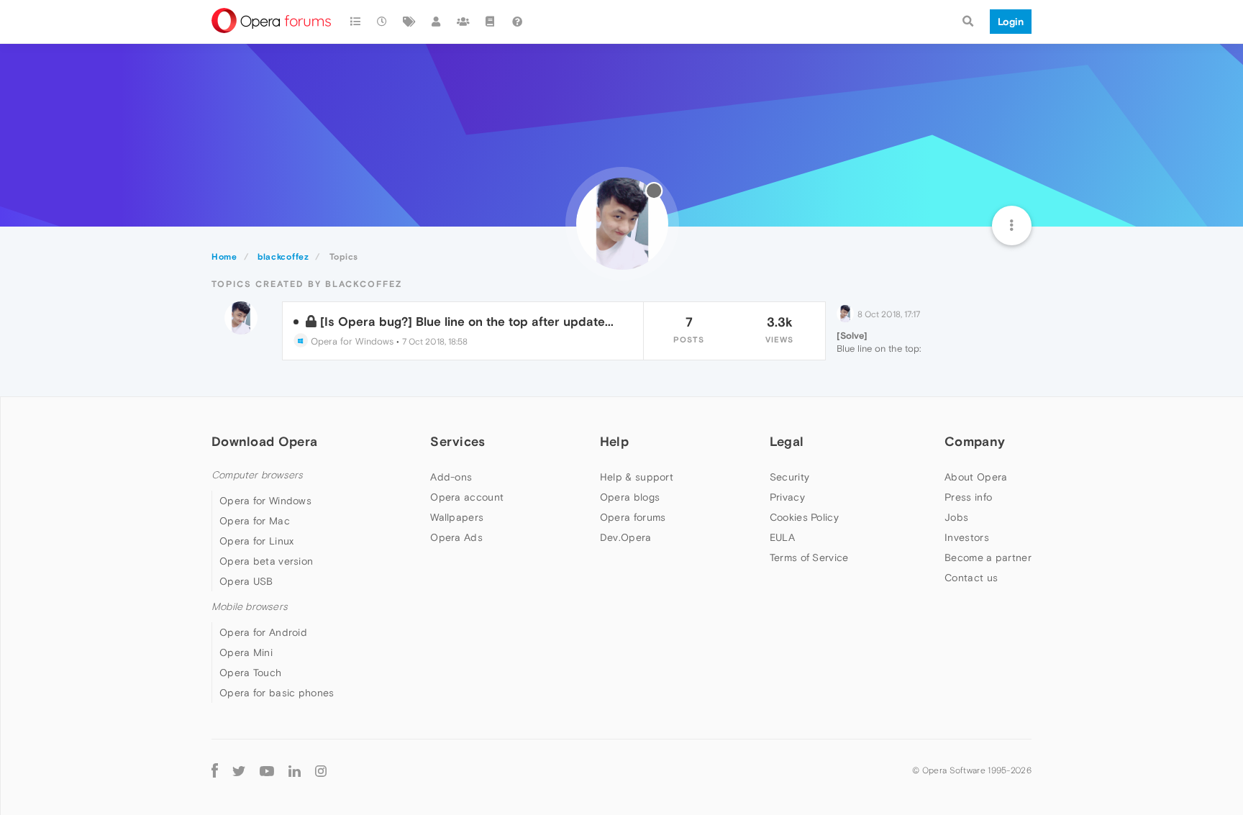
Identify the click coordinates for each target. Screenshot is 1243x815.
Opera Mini (246, 652)
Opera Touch (250, 672)
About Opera (975, 477)
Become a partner (988, 557)
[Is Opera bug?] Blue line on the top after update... (467, 321)
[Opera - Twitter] (238, 770)
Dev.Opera (626, 537)
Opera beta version (266, 561)
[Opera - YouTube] (266, 770)
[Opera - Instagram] (321, 770)
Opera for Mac (254, 521)
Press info (968, 497)
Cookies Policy (804, 517)
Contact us (971, 577)
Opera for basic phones (276, 692)
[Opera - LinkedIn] (294, 770)
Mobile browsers (249, 607)
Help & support (636, 477)
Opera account (467, 497)
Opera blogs (630, 497)
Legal (787, 441)
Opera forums (633, 517)
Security (789, 477)
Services (457, 441)
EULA (782, 537)
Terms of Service (809, 557)
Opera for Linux (256, 541)
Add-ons (451, 477)
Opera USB (246, 581)
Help (614, 441)
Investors (966, 537)
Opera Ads (456, 537)
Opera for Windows (350, 341)
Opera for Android (263, 632)
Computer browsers (257, 475)
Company (974, 441)
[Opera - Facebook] (214, 770)
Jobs (956, 517)
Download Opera (264, 441)
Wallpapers (456, 517)
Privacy (787, 497)
